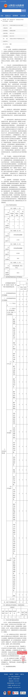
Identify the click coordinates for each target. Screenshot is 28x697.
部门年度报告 (5, 21)
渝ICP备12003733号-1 (16, 685)
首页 (8, 19)
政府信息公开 (12, 19)
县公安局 (11, 21)
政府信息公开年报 (19, 19)
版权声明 (11, 674)
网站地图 (6, 674)
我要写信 (22, 674)
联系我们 (17, 674)
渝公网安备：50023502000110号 (14, 687)
